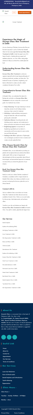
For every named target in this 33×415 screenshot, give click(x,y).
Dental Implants (6, 222)
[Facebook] (3, 337)
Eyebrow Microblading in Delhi (10, 253)
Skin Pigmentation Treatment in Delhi (12, 287)
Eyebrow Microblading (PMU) (10, 226)
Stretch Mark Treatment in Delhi (10, 272)
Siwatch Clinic (7, 96)
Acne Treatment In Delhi (9, 234)
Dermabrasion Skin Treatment (10, 249)
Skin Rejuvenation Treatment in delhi (12, 238)
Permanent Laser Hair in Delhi (10, 268)
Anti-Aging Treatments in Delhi (10, 230)
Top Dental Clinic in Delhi (9, 284)
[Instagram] (9, 337)
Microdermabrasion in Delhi (9, 265)
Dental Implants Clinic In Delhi (10, 280)
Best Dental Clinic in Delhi (9, 276)
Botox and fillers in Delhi (8, 242)
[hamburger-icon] (14, 12)
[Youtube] (14, 337)
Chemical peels (7, 245)
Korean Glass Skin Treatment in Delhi (12, 257)
